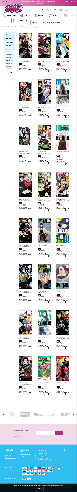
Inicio (2, 26)
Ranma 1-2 (9, 60)
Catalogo (7, 26)
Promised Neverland (9, 67)
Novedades (11, 16)
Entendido (38, 489)
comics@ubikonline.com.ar (45, 456)
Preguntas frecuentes (10, 458)
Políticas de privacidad (8, 455)
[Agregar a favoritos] (29, 35)
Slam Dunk (9, 57)
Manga (56, 16)
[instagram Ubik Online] (3, 2)
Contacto (22, 457)
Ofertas (71, 16)
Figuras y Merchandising (53, 23)
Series (12, 26)
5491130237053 (42, 451)
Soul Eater (9, 63)
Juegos (35, 23)
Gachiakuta (9, 42)
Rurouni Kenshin (8, 46)
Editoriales (22, 21)
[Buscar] (55, 10)
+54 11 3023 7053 (42, 453)
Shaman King (10, 54)
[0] (67, 11)
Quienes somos (9, 453)
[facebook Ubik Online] (6, 2)
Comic (26, 16)
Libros (41, 16)
